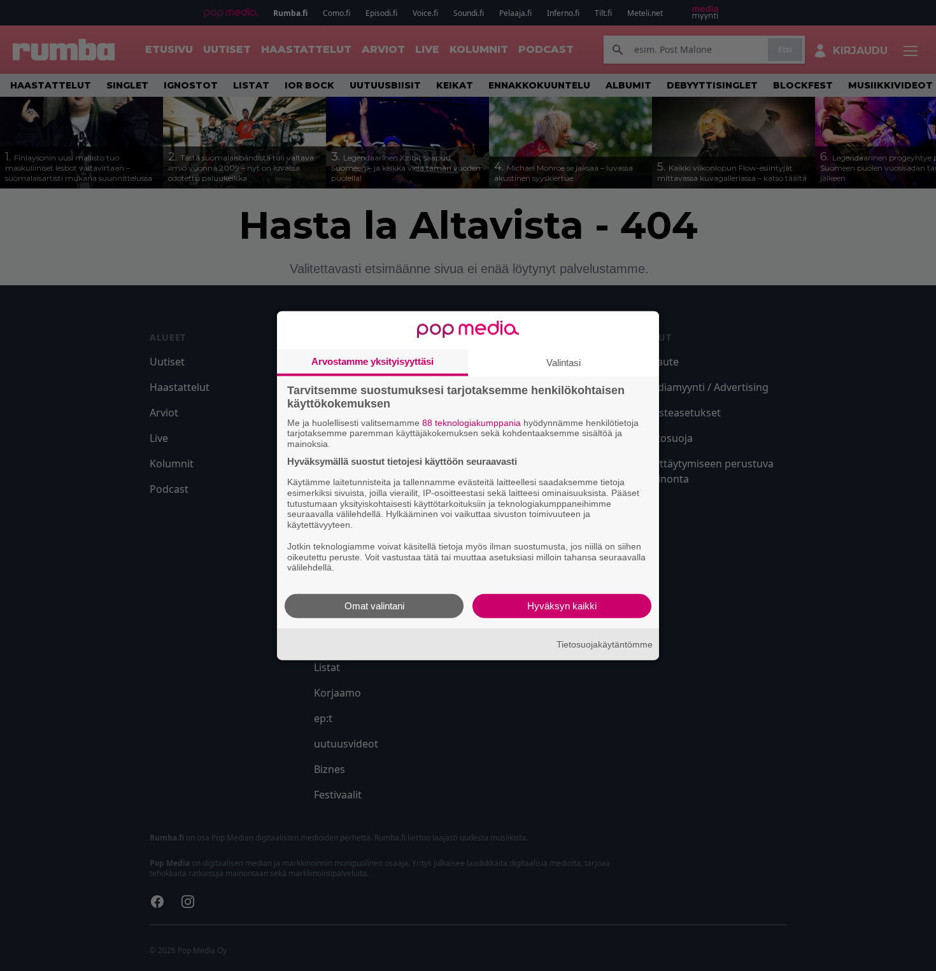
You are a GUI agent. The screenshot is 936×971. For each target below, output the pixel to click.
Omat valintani (374, 605)
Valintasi (563, 362)
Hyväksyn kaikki (562, 605)
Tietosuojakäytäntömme (605, 644)
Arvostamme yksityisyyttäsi (372, 360)
